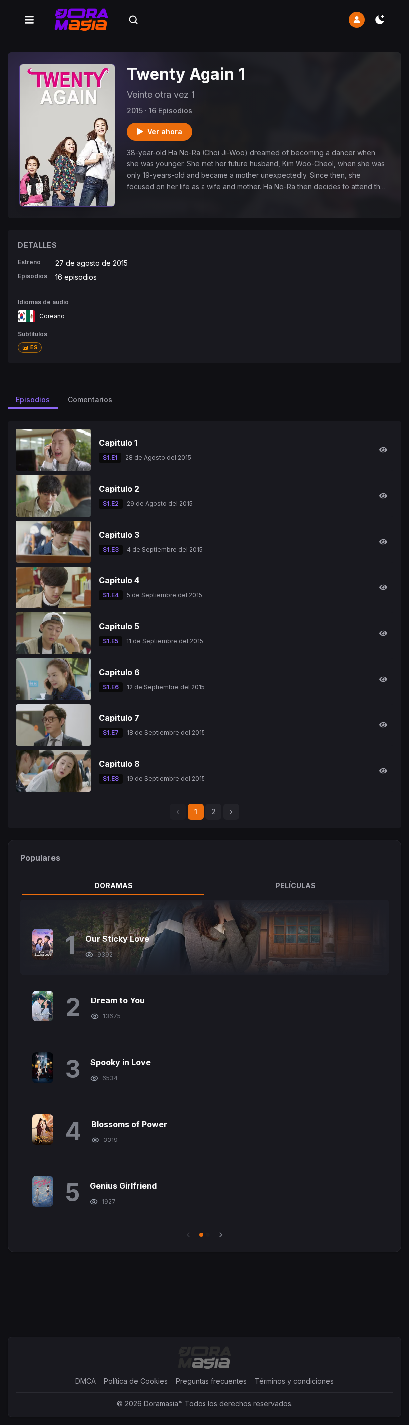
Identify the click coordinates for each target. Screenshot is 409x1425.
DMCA (85, 1381)
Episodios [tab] (33, 399)
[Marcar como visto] (383, 450)
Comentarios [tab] (90, 399)
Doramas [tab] (113, 885)
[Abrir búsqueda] (133, 20)
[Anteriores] (188, 1235)
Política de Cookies (136, 1381)
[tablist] (204, 886)
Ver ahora (164, 131)
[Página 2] (208, 1235)
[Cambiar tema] (380, 20)
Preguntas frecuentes (211, 1381)
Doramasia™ (163, 1403)
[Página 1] (201, 1235)
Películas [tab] (295, 885)
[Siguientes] (221, 1235)
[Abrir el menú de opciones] (29, 20)
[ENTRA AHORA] (357, 20)
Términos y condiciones (294, 1381)
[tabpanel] (204, 1070)
